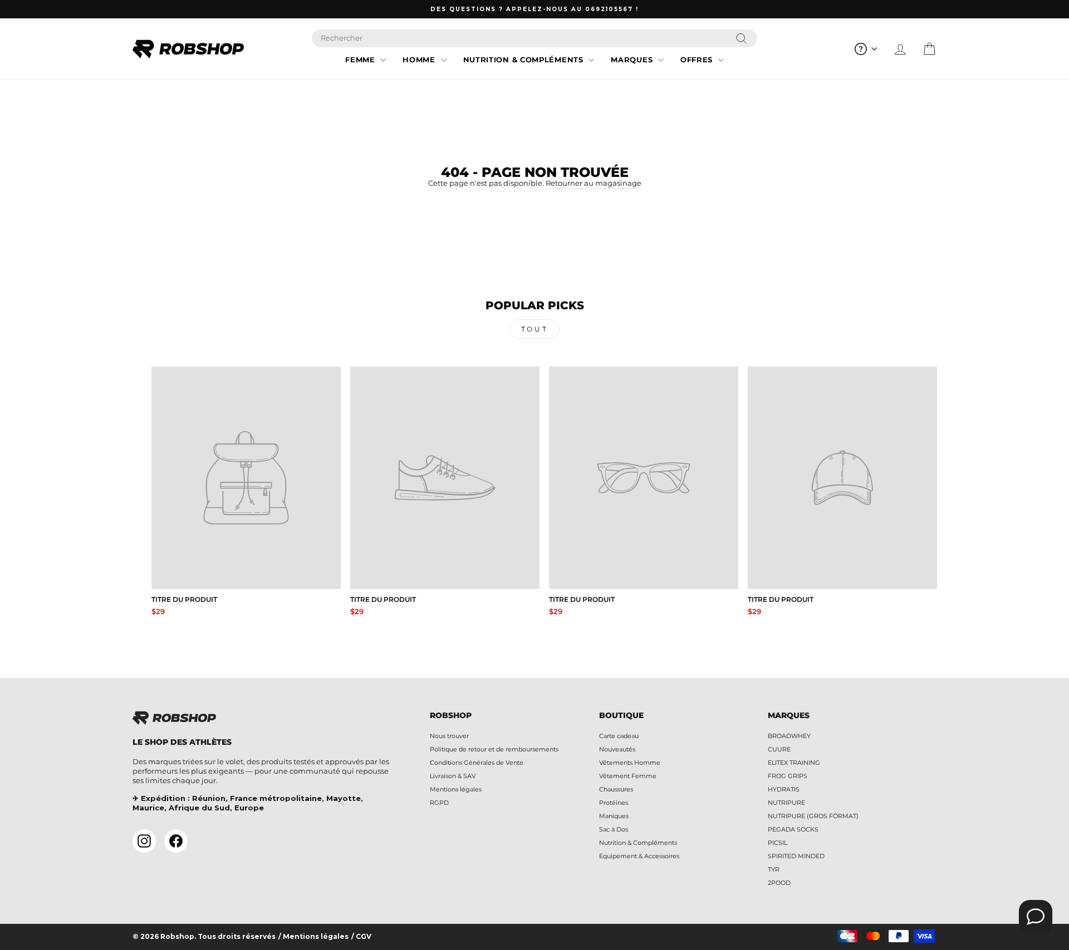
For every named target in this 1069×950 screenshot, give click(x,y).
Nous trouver (449, 736)
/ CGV (361, 937)
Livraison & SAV (453, 776)
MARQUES (633, 59)
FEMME (361, 59)
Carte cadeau (619, 736)
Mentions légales (456, 789)
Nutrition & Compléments (638, 843)
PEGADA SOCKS (793, 829)
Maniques (614, 816)
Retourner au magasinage (593, 183)
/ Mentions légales (313, 937)
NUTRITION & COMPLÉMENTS (524, 59)
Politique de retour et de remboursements (494, 749)
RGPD (439, 802)
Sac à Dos (613, 829)
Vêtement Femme (627, 776)
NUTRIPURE (786, 802)
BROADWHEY (789, 736)
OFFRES (697, 59)
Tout (534, 329)
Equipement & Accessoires (639, 856)
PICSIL (777, 843)
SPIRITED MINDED (796, 856)
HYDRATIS (784, 789)
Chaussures (616, 789)
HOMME (420, 59)
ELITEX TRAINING (794, 762)
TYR (773, 869)
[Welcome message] (1035, 916)
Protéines (613, 802)
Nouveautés (617, 749)
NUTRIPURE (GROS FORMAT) (813, 816)
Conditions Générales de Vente (476, 762)
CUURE (779, 749)
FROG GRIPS (787, 776)
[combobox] (534, 38)
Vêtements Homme (629, 762)
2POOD (779, 883)
